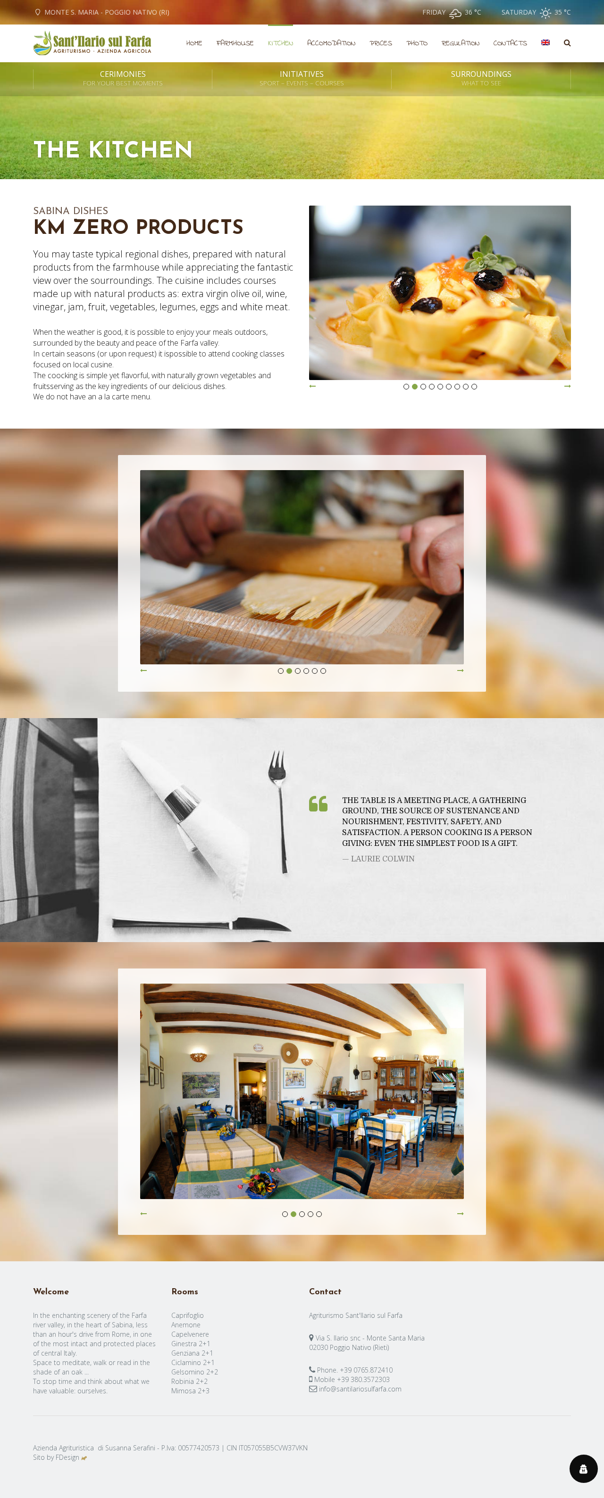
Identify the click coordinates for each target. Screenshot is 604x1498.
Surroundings (481, 78)
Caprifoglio (187, 1315)
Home (194, 43)
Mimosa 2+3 (190, 1390)
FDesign (67, 1457)
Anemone (186, 1324)
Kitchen (280, 43)
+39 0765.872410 (366, 1370)
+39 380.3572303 (363, 1379)
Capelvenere (190, 1334)
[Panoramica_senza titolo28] (302, 1096)
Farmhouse (235, 43)
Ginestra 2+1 (190, 1343)
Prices (380, 43)
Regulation (460, 43)
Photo (417, 43)
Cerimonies (123, 78)
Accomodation (331, 43)
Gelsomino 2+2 (194, 1371)
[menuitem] (545, 43)
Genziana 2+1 (192, 1353)
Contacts (510, 43)
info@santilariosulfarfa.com (360, 1388)
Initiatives (302, 78)
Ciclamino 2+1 (193, 1362)
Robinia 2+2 (189, 1381)
